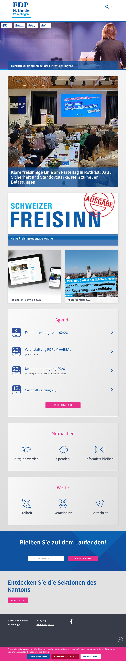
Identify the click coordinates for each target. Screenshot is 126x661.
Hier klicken (18, 600)
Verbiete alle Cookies (66, 656)
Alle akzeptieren (39, 656)
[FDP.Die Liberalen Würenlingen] (23, 11)
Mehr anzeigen (63, 405)
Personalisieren (90, 656)
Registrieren (83, 558)
